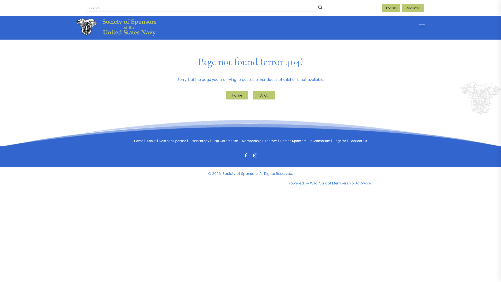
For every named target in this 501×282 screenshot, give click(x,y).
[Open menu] (422, 26)
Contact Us (358, 141)
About (151, 141)
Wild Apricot (320, 183)
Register (413, 8)
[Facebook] (246, 155)
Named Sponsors (293, 141)
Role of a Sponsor (172, 141)
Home (237, 95)
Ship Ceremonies (226, 141)
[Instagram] (255, 155)
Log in (391, 8)
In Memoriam (320, 141)
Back (264, 95)
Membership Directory (259, 141)
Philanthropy (199, 141)
